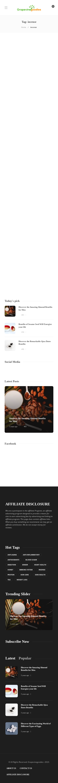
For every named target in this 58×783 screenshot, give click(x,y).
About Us (11, 768)
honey (10, 570)
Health (9, 70)
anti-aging (12, 555)
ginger (25, 565)
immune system (25, 570)
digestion (12, 565)
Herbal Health (24, 70)
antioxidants (13, 560)
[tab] (10, 658)
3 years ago (20, 110)
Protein (11, 575)
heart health (40, 565)
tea (9, 580)
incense (42, 570)
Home (23, 27)
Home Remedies (34, 154)
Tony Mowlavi (10, 110)
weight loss (22, 580)
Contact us (26, 768)
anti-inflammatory (31, 555)
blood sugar (31, 560)
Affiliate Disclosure (17, 774)
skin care (25, 575)
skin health (40, 575)
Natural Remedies (28, 73)
